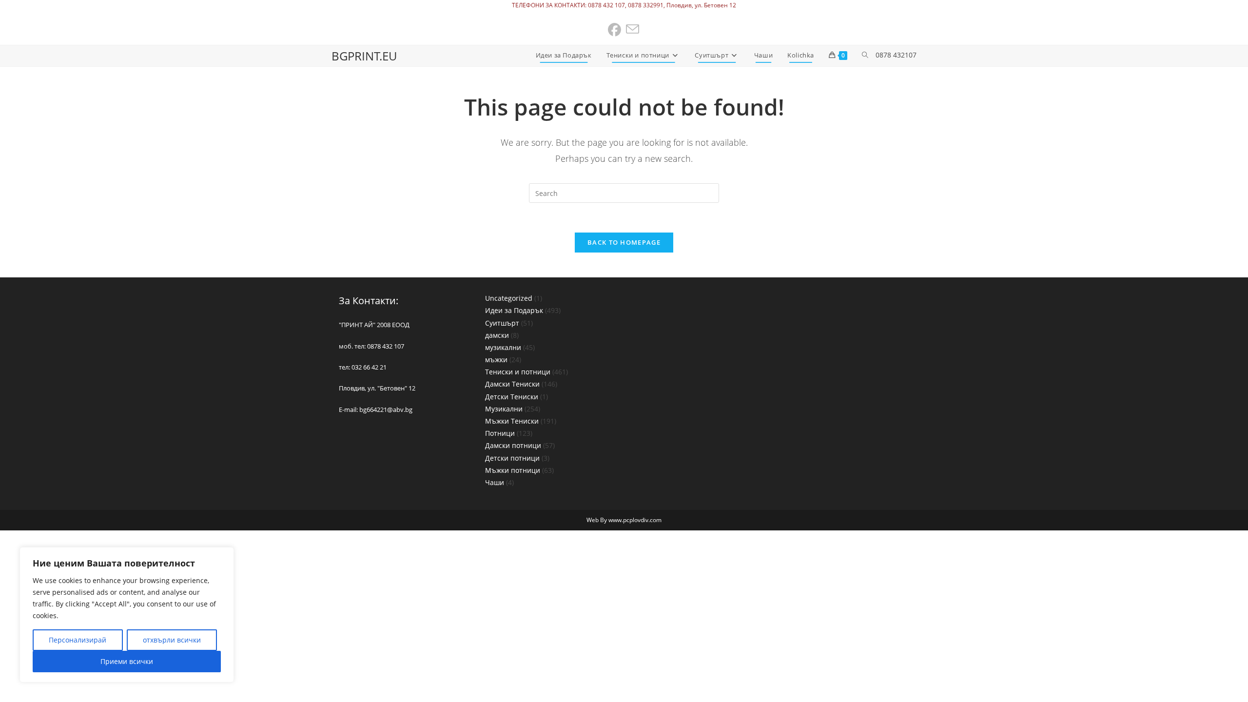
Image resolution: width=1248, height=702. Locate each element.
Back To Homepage (624, 242)
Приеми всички (126, 661)
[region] (127, 614)
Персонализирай (77, 639)
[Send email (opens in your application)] (633, 30)
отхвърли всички (172, 639)
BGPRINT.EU (364, 56)
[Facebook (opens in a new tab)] (615, 30)
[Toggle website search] (865, 55)
